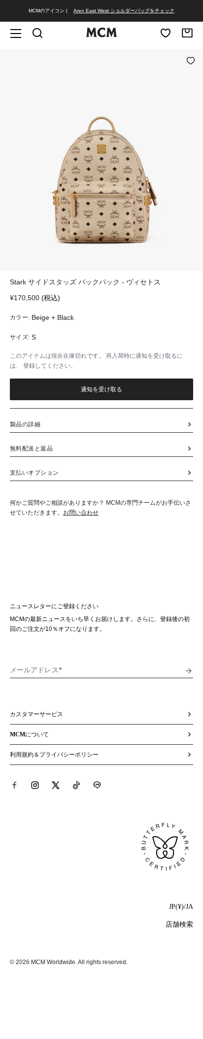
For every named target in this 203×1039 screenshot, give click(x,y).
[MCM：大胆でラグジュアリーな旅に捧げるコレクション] (101, 35)
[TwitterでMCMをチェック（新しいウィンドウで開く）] (55, 785)
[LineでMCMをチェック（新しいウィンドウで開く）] (97, 785)
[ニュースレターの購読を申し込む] (188, 670)
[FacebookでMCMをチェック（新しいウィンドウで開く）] (14, 785)
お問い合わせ (81, 512)
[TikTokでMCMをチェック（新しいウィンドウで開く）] (76, 785)
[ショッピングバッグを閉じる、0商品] (187, 33)
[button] (101, 159)
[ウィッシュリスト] (165, 33)
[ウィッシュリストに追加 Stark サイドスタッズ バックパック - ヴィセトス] (191, 61)
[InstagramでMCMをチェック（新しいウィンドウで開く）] (35, 785)
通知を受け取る (102, 389)
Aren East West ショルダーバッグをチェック (123, 10)
